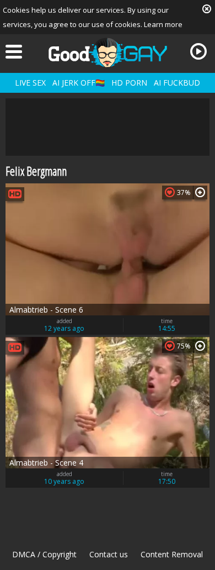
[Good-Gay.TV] (107, 52)
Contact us (108, 554)
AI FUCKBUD (177, 82)
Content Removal (172, 554)
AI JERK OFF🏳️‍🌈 (78, 82)
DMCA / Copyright (44, 554)
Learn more (163, 24)
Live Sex (30, 82)
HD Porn (129, 82)
